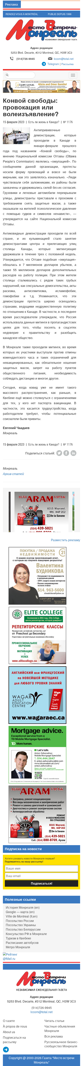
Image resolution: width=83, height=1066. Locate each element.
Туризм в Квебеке (18, 938)
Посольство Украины (21, 925)
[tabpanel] (41, 514)
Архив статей (13, 474)
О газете (9, 1020)
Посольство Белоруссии (23, 929)
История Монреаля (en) (23, 907)
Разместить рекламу (65, 540)
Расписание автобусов (22, 942)
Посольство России (20, 920)
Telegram (53, 64)
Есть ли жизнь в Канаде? (43, 122)
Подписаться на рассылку (14, 1039)
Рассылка (67, 64)
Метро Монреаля (18, 947)
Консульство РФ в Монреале (26, 934)
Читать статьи (54, 1020)
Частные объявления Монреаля (59, 1028)
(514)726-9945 (25, 59)
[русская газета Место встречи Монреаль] (41, 981)
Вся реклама (53, 1036)
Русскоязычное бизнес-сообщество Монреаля (61, 1044)
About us (9, 1032)
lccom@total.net (64, 59)
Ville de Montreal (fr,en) (21, 916)
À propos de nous (15, 1026)
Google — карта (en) (20, 912)
